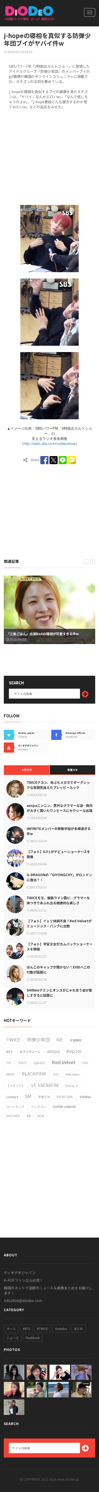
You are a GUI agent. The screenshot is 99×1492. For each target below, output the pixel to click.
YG (29, 1116)
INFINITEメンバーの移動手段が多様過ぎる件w (59, 831)
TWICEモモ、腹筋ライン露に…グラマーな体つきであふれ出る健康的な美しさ (58, 900)
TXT (9, 1063)
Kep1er (74, 1051)
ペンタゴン (38, 1106)
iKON (40, 1116)
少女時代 (76, 1040)
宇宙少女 (44, 1097)
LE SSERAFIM (45, 1085)
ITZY (56, 1074)
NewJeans (72, 1074)
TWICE (13, 1039)
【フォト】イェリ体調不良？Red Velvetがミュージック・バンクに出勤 (59, 923)
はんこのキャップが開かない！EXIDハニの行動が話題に (58, 970)
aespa (53, 1051)
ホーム (11, 1328)
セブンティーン (30, 1051)
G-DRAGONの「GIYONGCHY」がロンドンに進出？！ (59, 877)
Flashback (33, 1337)
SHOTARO (13, 1116)
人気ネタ (27, 770)
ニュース (13, 1337)
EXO (85, 1063)
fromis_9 (71, 1085)
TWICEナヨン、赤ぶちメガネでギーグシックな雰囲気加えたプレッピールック (58, 785)
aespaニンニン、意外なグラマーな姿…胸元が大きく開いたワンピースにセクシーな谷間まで (60, 810)
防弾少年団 (38, 1039)
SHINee (85, 1097)
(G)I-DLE (39, 1063)
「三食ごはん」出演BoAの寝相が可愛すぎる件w (42, 633)
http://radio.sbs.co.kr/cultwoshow (49, 443)
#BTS (26, 1328)
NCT (9, 1051)
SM (28, 1096)
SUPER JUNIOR (64, 1106)
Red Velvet (64, 1062)
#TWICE (42, 1328)
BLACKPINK (34, 1073)
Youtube (61, 1328)
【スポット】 (15, 1085)
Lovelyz (12, 1097)
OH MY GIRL (65, 1097)
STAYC (22, 1063)
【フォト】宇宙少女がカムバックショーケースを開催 (60, 946)
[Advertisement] (49, 156)
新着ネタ (73, 770)
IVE (59, 1039)
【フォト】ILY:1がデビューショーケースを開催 (58, 854)
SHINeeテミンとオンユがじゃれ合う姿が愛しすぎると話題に (59, 993)
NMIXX (10, 1074)
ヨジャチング (15, 1106)
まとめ (78, 1328)
